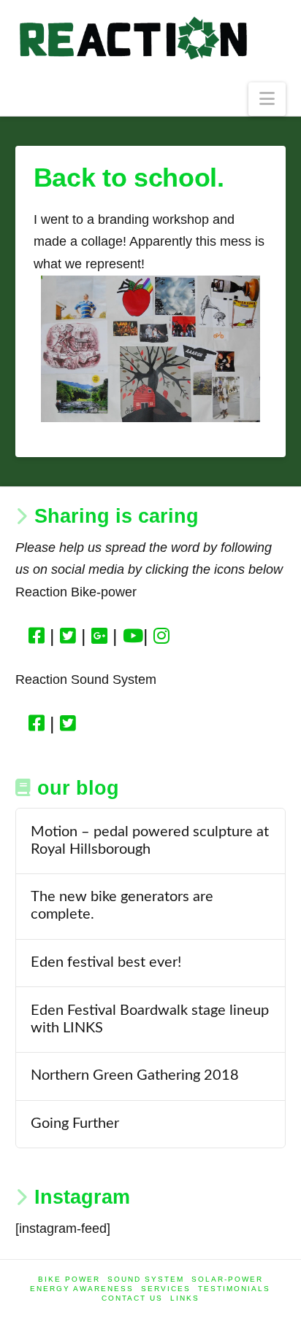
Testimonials (234, 1289)
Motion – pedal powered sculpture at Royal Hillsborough (150, 841)
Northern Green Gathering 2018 (135, 1075)
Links (184, 1298)
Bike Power (69, 1279)
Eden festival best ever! (106, 962)
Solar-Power (227, 1279)
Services (166, 1289)
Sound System (145, 1279)
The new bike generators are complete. (122, 905)
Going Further (75, 1123)
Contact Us (132, 1298)
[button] (267, 99)
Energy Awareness (82, 1289)
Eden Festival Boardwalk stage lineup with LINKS (150, 1019)
